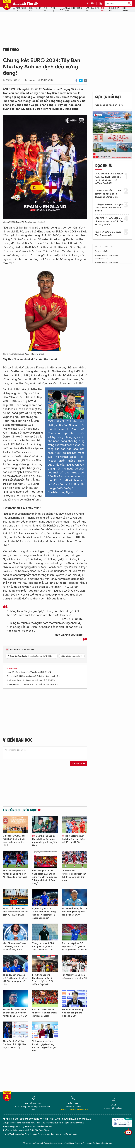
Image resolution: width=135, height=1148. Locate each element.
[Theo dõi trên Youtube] (92, 3)
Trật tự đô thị (21, 9)
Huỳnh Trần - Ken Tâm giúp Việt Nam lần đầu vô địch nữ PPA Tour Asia (15, 911)
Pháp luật (53, 9)
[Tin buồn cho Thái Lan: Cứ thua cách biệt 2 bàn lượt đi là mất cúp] (15, 1029)
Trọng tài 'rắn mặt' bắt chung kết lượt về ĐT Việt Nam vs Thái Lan (43, 946)
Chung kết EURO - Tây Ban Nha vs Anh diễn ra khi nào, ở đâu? (32, 684)
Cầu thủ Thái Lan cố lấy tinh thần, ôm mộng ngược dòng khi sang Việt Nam (45, 841)
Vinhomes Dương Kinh (103, 246)
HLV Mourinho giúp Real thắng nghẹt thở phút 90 (74, 976)
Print (85, 80)
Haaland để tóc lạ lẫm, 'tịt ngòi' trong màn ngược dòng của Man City (74, 911)
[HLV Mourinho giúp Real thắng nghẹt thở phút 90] (74, 963)
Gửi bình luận (78, 763)
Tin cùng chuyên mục (20, 810)
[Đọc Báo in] (102, 3)
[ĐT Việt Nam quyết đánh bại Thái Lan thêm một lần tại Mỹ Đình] (74, 824)
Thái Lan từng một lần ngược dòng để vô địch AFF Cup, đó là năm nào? (15, 873)
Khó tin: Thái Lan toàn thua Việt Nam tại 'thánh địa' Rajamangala (44, 1012)
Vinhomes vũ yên (101, 251)
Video (62, 9)
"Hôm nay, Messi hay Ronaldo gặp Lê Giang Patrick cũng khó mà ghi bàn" (44, 1046)
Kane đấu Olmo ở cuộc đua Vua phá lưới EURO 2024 (29, 672)
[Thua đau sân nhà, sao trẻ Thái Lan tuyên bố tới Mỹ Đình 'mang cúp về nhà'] (15, 963)
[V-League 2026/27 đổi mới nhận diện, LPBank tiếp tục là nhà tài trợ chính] (15, 824)
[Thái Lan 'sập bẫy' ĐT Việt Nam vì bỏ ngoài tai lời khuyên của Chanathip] (74, 932)
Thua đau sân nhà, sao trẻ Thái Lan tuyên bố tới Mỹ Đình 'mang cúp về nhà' (15, 980)
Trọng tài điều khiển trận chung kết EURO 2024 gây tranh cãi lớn (34, 676)
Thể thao (103, 9)
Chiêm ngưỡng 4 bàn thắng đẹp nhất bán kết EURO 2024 (31, 680)
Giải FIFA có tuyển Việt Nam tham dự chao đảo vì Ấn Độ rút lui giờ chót (109, 221)
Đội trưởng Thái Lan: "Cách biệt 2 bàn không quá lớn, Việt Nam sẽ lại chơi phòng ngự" (44, 913)
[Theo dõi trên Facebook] (88, 3)
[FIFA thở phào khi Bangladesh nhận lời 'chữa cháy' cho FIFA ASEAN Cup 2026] (45, 963)
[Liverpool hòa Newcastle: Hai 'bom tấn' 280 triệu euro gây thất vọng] (74, 859)
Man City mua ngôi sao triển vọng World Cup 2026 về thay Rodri (14, 946)
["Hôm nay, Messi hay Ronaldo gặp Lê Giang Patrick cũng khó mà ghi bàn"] (45, 1029)
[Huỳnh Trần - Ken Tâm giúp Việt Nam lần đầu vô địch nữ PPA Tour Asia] (15, 897)
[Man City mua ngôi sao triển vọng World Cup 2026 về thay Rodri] (15, 932)
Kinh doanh (125, 9)
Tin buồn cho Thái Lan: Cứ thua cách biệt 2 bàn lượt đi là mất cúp (15, 1044)
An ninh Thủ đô (25, 3)
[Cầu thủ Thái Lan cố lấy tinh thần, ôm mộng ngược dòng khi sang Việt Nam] (45, 824)
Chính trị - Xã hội (35, 9)
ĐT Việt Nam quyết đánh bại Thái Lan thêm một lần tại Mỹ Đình (73, 839)
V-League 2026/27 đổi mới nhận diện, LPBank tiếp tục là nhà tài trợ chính (14, 841)
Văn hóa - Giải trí (92, 9)
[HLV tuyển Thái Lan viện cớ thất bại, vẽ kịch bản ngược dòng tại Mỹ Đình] (15, 998)
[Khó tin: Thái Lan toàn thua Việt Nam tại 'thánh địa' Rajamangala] (45, 998)
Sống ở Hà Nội (114, 9)
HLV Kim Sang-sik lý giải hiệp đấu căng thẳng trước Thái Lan (73, 1012)
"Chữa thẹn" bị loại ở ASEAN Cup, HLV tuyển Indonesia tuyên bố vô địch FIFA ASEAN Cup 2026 (109, 178)
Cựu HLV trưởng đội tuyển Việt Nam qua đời (108, 234)
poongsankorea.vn (102, 258)
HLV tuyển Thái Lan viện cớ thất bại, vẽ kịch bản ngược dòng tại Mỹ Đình (15, 1012)
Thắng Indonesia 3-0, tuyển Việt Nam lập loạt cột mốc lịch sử (109, 207)
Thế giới (45, 9)
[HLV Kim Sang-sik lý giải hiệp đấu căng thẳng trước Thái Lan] (74, 998)
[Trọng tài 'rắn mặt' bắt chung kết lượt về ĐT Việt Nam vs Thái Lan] (45, 932)
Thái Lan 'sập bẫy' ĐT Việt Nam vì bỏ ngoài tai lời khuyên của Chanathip (74, 946)
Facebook (76, 80)
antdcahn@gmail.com (113, 1108)
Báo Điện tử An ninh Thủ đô (7, 5)
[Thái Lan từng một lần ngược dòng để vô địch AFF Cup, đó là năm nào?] (15, 859)
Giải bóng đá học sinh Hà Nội (109, 105)
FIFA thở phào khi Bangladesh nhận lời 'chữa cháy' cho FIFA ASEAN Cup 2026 (42, 980)
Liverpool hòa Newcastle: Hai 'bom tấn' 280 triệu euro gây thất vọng (74, 875)
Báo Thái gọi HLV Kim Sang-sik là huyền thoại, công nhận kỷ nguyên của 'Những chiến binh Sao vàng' (44, 877)
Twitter (81, 80)
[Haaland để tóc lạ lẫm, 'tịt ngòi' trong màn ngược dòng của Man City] (74, 897)
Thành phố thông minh (73, 9)
